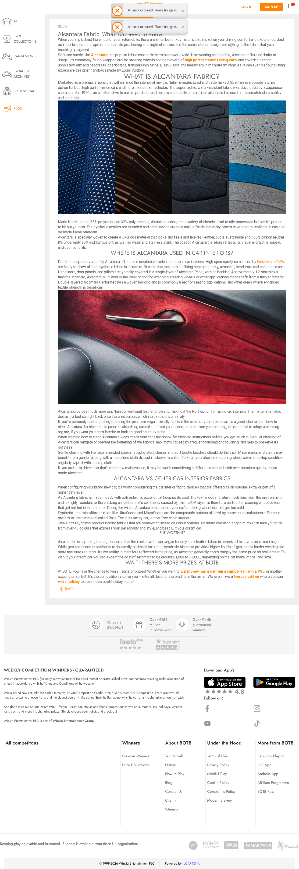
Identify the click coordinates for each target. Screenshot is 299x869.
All (16, 21)
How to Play (174, 773)
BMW (280, 262)
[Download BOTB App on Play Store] (274, 682)
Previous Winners (135, 756)
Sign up (271, 6)
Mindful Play (217, 773)
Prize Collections (25, 39)
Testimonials (174, 756)
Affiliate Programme (273, 782)
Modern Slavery (219, 800)
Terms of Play (217, 756)
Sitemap (171, 809)
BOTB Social (24, 91)
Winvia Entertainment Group (73, 720)
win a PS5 (256, 571)
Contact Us (173, 791)
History (170, 765)
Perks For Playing (271, 756)
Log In (247, 6)
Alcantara (99, 55)
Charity (170, 800)
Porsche (263, 262)
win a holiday (69, 581)
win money (190, 571)
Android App (267, 773)
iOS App (264, 765)
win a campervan (231, 571)
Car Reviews (25, 56)
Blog (18, 108)
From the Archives (22, 74)
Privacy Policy (218, 765)
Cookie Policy (218, 782)
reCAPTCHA (191, 863)
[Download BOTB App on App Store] (225, 685)
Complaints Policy (221, 791)
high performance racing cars (211, 60)
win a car (208, 571)
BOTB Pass (265, 791)
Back (61, 589)
